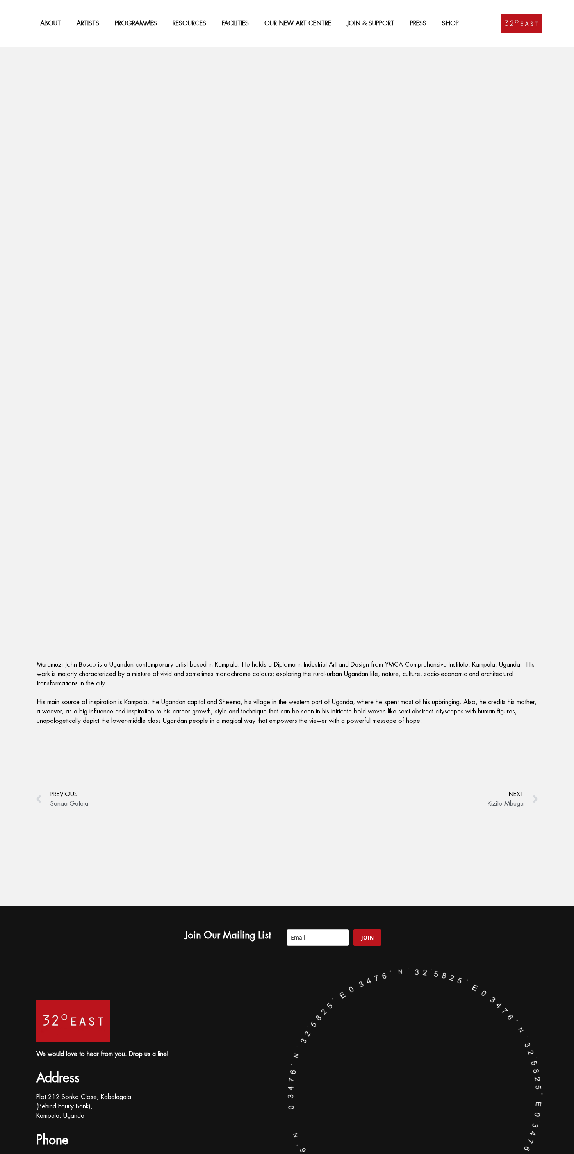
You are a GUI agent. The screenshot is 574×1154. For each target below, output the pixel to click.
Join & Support (370, 23)
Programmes (136, 23)
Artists (88, 23)
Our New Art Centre (297, 23)
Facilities (235, 23)
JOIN (367, 937)
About (50, 23)
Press (418, 23)
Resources (189, 23)
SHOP (450, 23)
